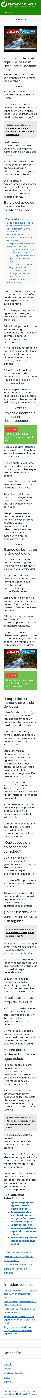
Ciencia (8, 1364)
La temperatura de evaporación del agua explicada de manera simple (23, 1229)
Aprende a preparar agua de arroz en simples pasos (22, 1205)
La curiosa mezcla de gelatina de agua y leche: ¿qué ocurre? (18, 1256)
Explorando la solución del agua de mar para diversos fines (19, 1320)
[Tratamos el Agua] (18, 4)
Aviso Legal (10, 1394)
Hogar (7, 1368)
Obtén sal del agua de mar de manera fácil (19, 1310)
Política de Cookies (27, 1394)
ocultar (25, 219)
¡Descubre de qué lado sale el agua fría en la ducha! (23, 1241)
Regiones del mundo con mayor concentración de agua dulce (18, 1330)
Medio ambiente (13, 1373)
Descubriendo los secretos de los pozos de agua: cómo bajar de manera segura (23, 1216)
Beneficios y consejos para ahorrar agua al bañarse (18, 1268)
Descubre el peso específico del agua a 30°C (20, 1303)
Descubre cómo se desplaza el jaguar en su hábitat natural (20, 1294)
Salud (7, 1377)
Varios (7, 1381)
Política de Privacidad (24, 1391)
